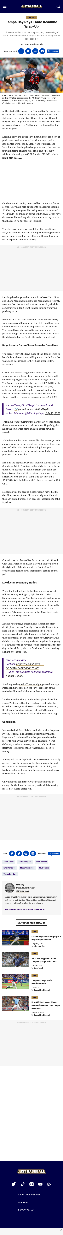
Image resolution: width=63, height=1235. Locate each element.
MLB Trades (44, 868)
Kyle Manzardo (10, 868)
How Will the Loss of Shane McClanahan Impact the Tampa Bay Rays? (46, 1005)
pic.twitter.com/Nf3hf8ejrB (33, 409)
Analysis (31, 18)
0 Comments (53, 51)
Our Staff (23, 1202)
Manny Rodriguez (27, 868)
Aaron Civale (9, 862)
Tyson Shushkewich (33, 44)
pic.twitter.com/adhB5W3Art (22, 667)
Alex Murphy (39, 946)
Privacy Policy (26, 1210)
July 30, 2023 (52, 413)
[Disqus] (31, 1115)
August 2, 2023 (14, 675)
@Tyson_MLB (22, 890)
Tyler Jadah (38, 968)
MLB (34, 932)
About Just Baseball (29, 1195)
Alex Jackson (41, 862)
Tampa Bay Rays (10, 874)
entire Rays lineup (31, 136)
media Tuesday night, (30, 684)
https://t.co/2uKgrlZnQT (30, 664)
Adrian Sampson (25, 862)
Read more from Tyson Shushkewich (25, 909)
